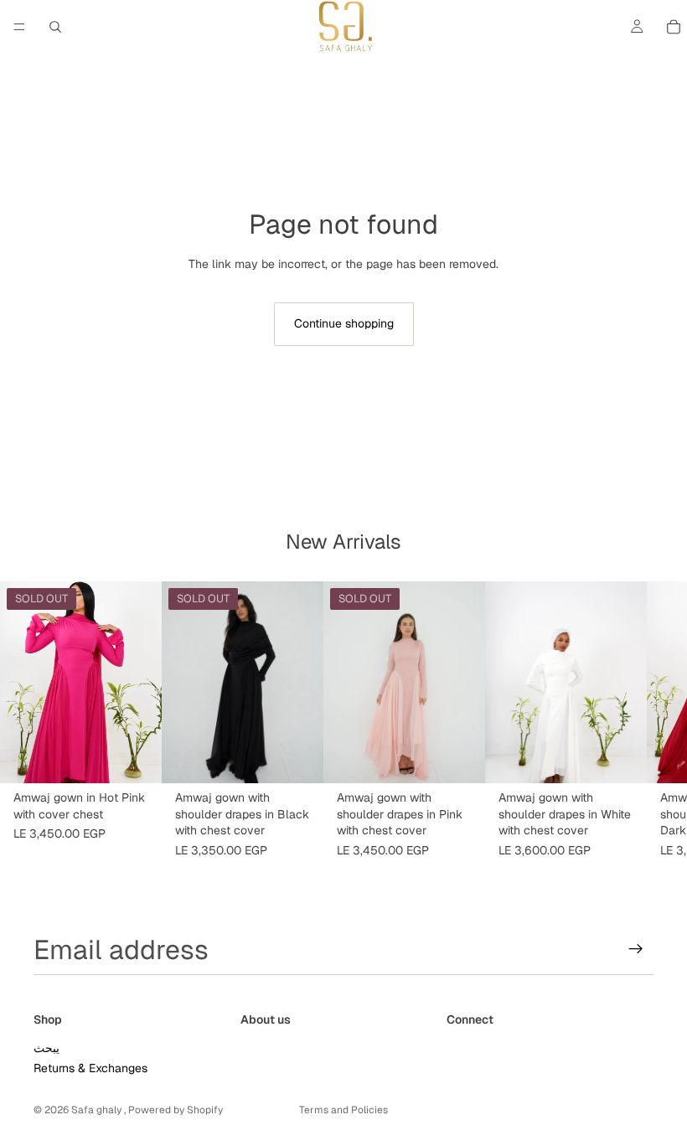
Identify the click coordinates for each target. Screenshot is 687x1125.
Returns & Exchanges (90, 1068)
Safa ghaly (97, 1110)
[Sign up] (635, 949)
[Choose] (621, 757)
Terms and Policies (343, 1110)
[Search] (55, 26)
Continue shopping (344, 323)
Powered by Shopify (175, 1110)
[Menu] (19, 27)
